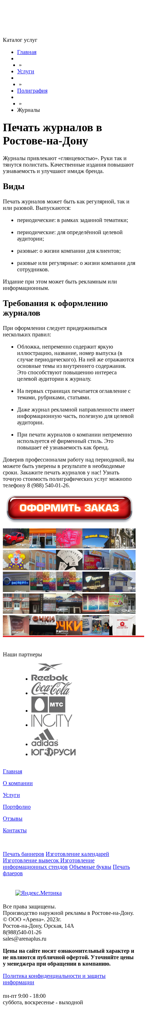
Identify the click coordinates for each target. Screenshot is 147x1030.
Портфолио (17, 807)
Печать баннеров (23, 854)
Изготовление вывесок (31, 860)
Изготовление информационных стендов (49, 863)
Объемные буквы (90, 867)
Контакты (15, 830)
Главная (12, 771)
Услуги (11, 795)
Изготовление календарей (77, 854)
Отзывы (12, 818)
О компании (18, 783)
